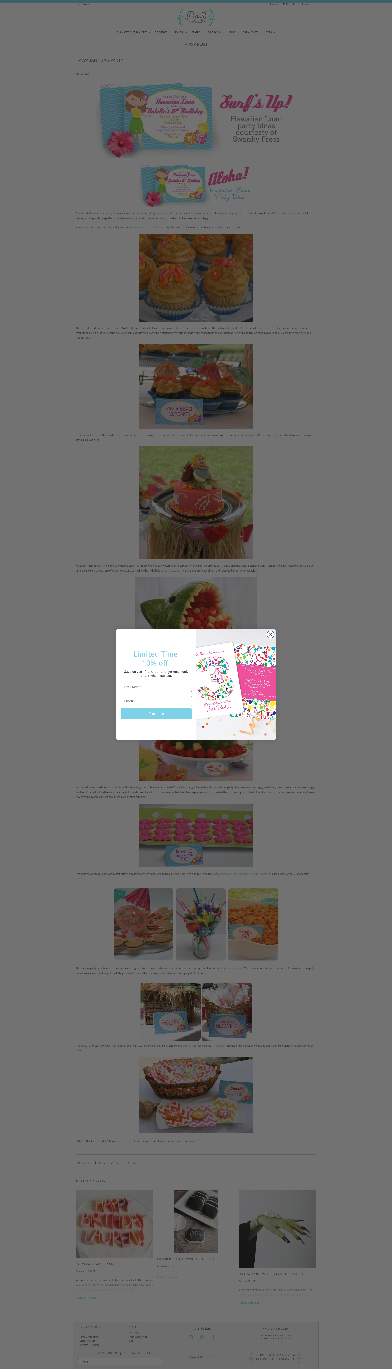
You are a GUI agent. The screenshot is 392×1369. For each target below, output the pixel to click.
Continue (156, 713)
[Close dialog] (270, 634)
